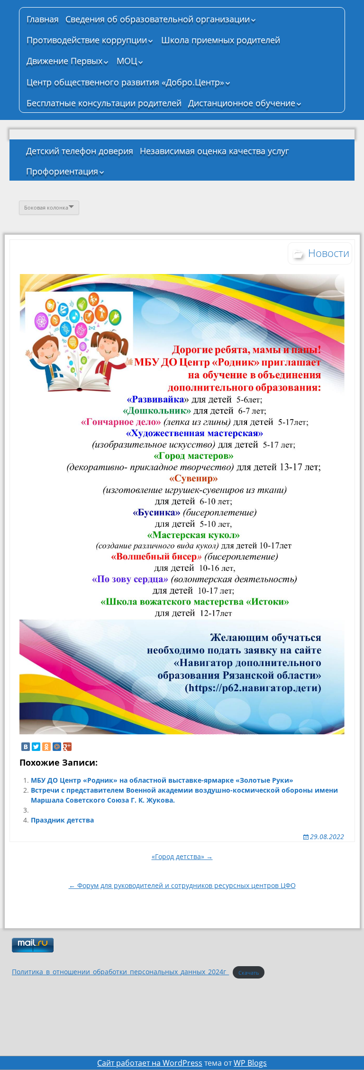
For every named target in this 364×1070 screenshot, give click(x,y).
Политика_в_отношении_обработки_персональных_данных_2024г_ (120, 971)
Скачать (248, 972)
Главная (43, 19)
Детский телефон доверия (79, 150)
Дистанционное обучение (241, 103)
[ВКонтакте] (25, 746)
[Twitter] (36, 746)
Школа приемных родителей (220, 40)
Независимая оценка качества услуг (214, 150)
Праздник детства (62, 819)
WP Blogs (250, 1063)
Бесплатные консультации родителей (104, 103)
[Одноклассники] (46, 746)
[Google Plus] (67, 746)
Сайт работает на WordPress (149, 1063)
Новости (328, 253)
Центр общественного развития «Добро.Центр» (125, 82)
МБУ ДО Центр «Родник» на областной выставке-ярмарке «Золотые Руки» (162, 780)
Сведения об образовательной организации (157, 19)
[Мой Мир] (57, 746)
